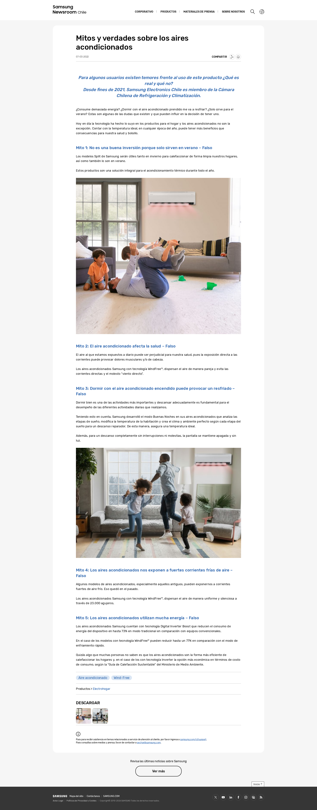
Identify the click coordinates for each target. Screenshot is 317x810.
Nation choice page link (262, 11)
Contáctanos (93, 796)
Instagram (246, 797)
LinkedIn (231, 797)
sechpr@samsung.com (149, 742)
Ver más (158, 771)
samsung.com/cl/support (193, 739)
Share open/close (232, 57)
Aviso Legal (58, 801)
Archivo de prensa (253, 797)
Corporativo (144, 11)
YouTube (223, 797)
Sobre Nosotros (233, 11)
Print (238, 57)
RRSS (261, 797)
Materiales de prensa (198, 11)
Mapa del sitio (76, 796)
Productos (168, 11)
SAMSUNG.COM (111, 796)
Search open (252, 11)
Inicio (256, 784)
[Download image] (83, 716)
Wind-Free (121, 678)
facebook (238, 797)
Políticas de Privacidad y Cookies (81, 801)
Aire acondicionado (92, 678)
